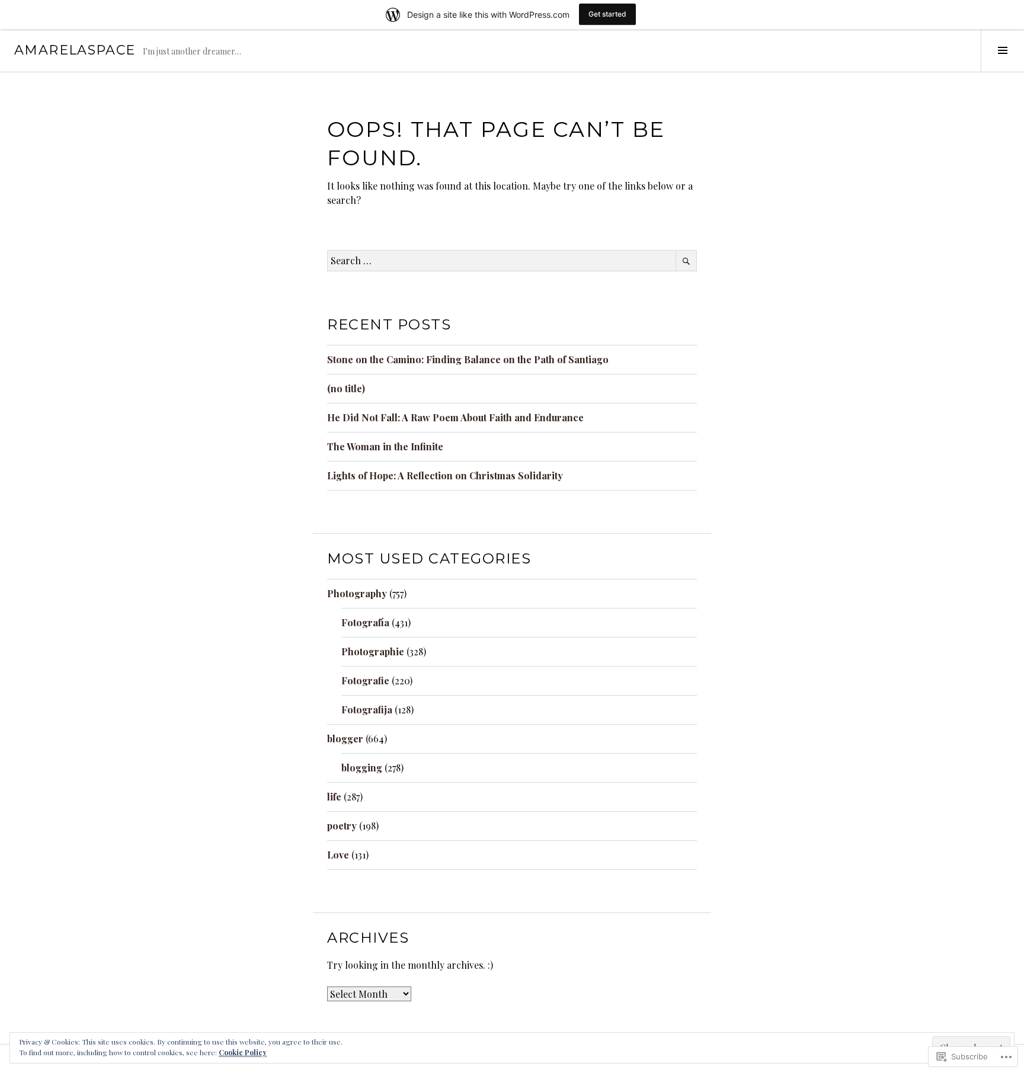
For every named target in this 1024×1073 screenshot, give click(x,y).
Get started (607, 13)
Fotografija (366, 709)
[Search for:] (512, 260)
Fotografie (365, 680)
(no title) (346, 388)
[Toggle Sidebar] (1002, 50)
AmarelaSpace (75, 50)
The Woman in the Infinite (385, 446)
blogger (345, 738)
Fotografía (365, 622)
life (334, 796)
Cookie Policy (243, 1052)
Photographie (372, 651)
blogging (361, 767)
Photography (357, 593)
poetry (342, 825)
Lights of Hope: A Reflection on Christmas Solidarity (445, 475)
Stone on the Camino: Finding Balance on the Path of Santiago (468, 359)
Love (338, 854)
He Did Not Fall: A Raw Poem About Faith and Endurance (455, 417)
